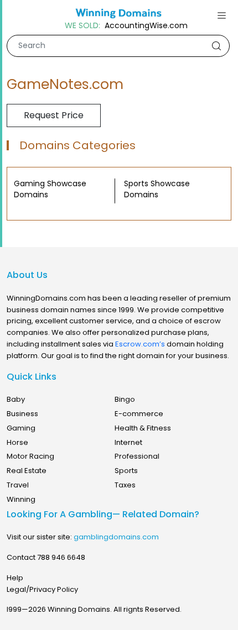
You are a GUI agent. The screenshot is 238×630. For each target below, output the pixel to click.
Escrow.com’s (140, 344)
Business (22, 413)
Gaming (21, 428)
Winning (21, 499)
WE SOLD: (82, 25)
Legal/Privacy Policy (42, 589)
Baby (16, 399)
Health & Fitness (143, 428)
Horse (17, 442)
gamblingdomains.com (116, 537)
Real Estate (26, 470)
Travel (18, 485)
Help (15, 578)
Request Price (54, 115)
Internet (128, 442)
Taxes (125, 485)
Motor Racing (30, 456)
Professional (137, 456)
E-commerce (139, 413)
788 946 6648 (61, 557)
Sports (126, 470)
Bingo (125, 399)
